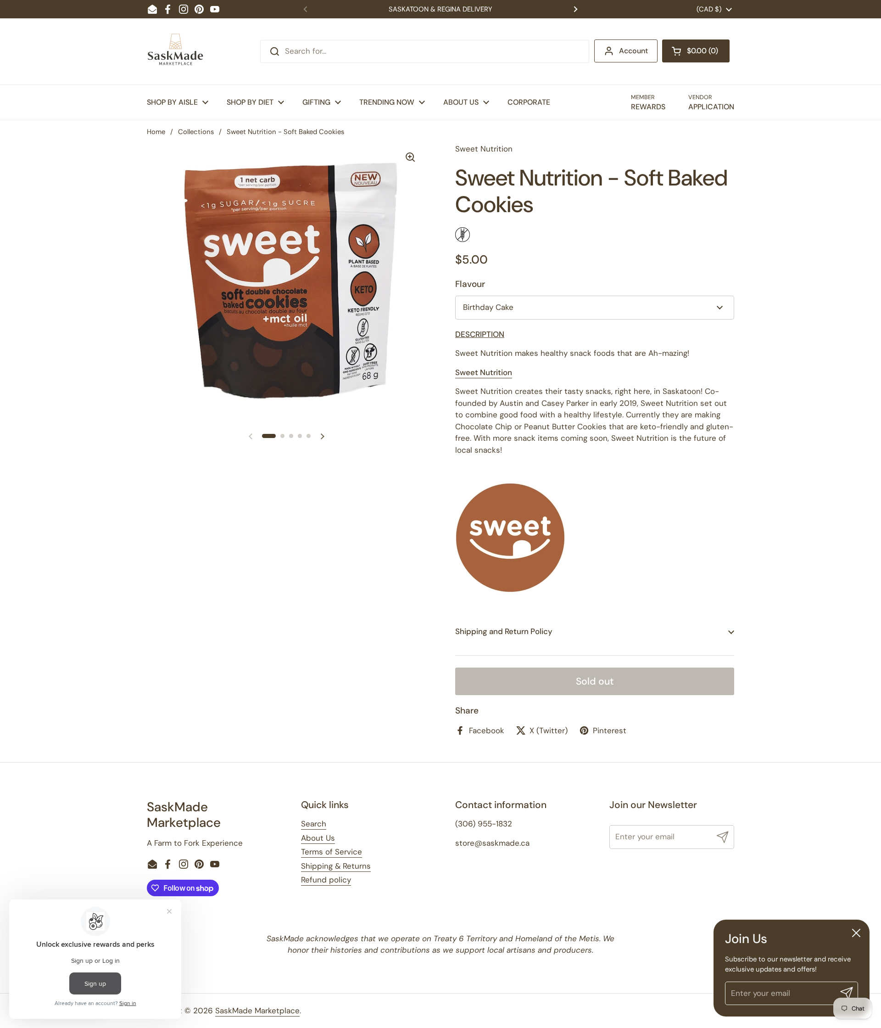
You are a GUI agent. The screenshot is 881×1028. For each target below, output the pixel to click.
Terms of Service (331, 852)
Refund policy (326, 880)
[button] (696, 50)
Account (633, 51)
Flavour (470, 284)
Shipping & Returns (336, 866)
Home (156, 131)
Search (313, 824)
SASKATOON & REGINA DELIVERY (440, 9)
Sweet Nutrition (483, 372)
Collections (196, 131)
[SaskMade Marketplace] (176, 51)
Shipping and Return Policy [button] (503, 631)
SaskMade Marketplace (257, 1011)
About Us (318, 838)
